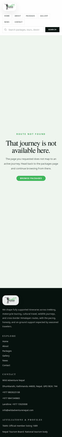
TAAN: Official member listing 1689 (20, 425)
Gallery (44, 16)
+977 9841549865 (11, 398)
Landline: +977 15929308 (14, 404)
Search (52, 29)
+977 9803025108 (11, 392)
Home (7, 16)
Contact (19, 22)
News (6, 22)
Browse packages (31, 178)
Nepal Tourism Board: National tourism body (25, 431)
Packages (30, 16)
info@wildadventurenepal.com (17, 410)
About (18, 16)
